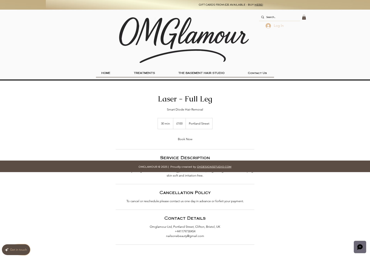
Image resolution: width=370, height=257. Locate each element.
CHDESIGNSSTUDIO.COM (214, 166)
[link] (185, 139)
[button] (304, 17)
